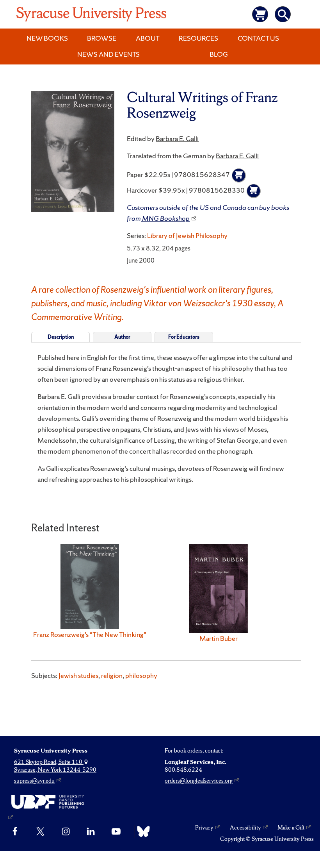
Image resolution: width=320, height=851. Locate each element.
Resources (198, 38)
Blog (219, 54)
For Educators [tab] (183, 337)
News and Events (108, 54)
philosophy (141, 675)
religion (112, 675)
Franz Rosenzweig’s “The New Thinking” (89, 634)
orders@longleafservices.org (199, 780)
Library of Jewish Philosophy (187, 235)
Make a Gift (290, 827)
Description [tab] (61, 337)
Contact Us (258, 38)
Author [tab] (122, 337)
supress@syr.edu (34, 780)
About (148, 38)
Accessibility (245, 827)
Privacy (204, 827)
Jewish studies (78, 675)
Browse (101, 38)
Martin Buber (218, 638)
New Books (47, 38)
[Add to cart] (239, 175)
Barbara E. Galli (177, 138)
